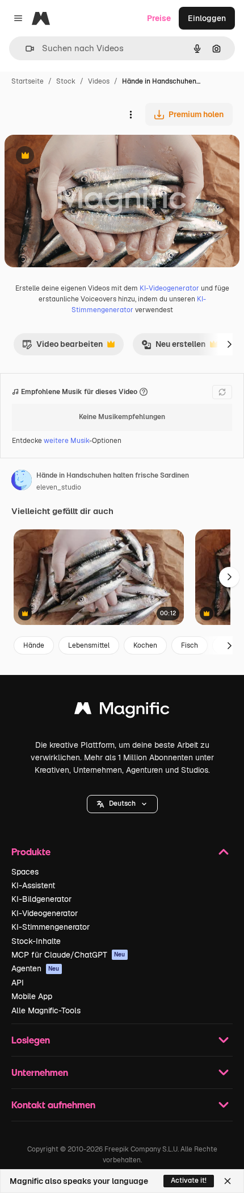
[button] (122, 804)
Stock (65, 81)
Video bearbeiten (62, 347)
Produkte (31, 852)
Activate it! (189, 1180)
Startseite (27, 81)
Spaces (25, 872)
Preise (159, 18)
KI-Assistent (33, 885)
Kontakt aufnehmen (53, 1105)
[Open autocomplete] (25, 48)
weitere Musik (66, 440)
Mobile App (31, 996)
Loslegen (30, 1040)
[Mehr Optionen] (130, 114)
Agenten (35, 968)
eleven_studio (58, 487)
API (17, 982)
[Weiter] (229, 344)
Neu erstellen (173, 347)
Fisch (189, 645)
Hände (33, 645)
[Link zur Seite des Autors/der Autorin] (21, 482)
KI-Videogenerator (169, 288)
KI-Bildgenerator (41, 899)
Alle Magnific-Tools (46, 1010)
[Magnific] (122, 711)
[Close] (227, 1181)
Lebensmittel (89, 645)
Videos (99, 81)
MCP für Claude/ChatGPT (68, 955)
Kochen (145, 645)
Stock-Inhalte (36, 941)
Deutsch (122, 803)
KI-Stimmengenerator (50, 927)
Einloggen (207, 18)
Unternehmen (39, 1072)
